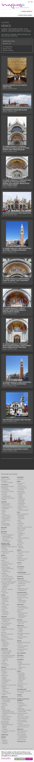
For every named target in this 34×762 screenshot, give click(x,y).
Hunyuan (5, 613)
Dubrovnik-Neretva (8, 618)
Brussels (4, 533)
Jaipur (20, 497)
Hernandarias (23, 608)
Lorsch (4, 715)
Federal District (7, 564)
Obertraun (6, 520)
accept (29, 759)
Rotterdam (22, 600)
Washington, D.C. (23, 727)
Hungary (20, 477)
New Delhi (22, 486)
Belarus (4, 527)
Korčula (5, 621)
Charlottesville (24, 725)
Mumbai (21, 489)
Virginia (20, 723)
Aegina (4, 740)
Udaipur (21, 505)
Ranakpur (21, 503)
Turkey (19, 695)
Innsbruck (6, 515)
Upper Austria (6, 517)
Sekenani (21, 560)
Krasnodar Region (23, 642)
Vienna (3, 522)
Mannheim (6, 702)
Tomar (20, 635)
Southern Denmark (8, 655)
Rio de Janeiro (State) (8, 582)
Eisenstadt (6, 505)
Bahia (3, 560)
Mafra (20, 630)
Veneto (4, 31)
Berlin (3, 707)
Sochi (20, 644)
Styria (3, 510)
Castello (19, 34)
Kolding (5, 660)
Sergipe (3, 591)
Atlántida (21, 732)
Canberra (5, 489)
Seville (20, 682)
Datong (5, 611)
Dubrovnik (6, 620)
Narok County (22, 559)
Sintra (20, 632)
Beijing (4, 600)
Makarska (5, 625)
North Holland (22, 594)
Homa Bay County (23, 552)
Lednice (5, 645)
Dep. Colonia (21, 734)
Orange (5, 691)
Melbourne (6, 496)
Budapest (20, 479)
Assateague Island (24, 710)
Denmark (4, 649)
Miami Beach (22, 705)
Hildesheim (6, 720)
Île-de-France (6, 693)
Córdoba (21, 674)
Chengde (5, 604)
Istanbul (20, 696)
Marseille (5, 688)
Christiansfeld (7, 657)
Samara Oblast (22, 649)
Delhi (20, 484)
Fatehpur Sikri (23, 510)
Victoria (4, 494)
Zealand (4, 663)
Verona (21, 548)
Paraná (3, 573)
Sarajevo (5, 553)
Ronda (20, 680)
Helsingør (6, 653)
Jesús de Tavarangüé (22, 615)
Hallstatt (5, 518)
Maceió (4, 558)
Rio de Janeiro (7, 589)
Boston (21, 715)
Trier (4, 727)
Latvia (19, 562)
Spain (19, 671)
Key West (21, 704)
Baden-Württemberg (8, 699)
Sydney (4, 493)
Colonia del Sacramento (22, 736)
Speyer (4, 726)
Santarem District (23, 633)
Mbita (20, 553)
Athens (4, 742)
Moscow (21, 647)
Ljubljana (21, 667)
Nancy (4, 677)
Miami (20, 707)
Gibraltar (4, 735)
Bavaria (4, 703)
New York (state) (23, 717)
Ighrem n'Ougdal (24, 582)
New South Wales (7, 491)
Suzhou (5, 608)
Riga (19, 564)
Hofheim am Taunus (9, 713)
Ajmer (20, 494)
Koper (20, 663)
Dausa (20, 496)
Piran (20, 669)
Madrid (21, 687)
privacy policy (5, 758)
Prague (3, 632)
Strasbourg (6, 680)
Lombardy (20, 524)
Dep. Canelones (22, 731)
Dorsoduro (25, 34)
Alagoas (4, 557)
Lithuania (20, 567)
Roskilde (5, 665)
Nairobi (19, 557)
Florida (19, 702)
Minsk (3, 529)
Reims (4, 678)
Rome (20, 522)
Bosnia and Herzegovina (6, 544)
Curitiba (5, 575)
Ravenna (21, 518)
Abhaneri (21, 493)
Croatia (4, 616)
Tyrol (3, 513)
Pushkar (21, 502)
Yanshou (5, 601)
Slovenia (20, 659)
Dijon (4, 673)
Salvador (5, 562)
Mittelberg (6, 525)
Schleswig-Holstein (8, 731)
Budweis (5, 637)
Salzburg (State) (6, 507)
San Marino (21, 653)
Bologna (21, 515)
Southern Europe (15, 29)
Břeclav (5, 642)
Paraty (4, 588)
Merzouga (22, 583)
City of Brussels (8, 535)
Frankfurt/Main (8, 712)
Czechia (4, 627)
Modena (21, 517)
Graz (4, 512)
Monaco (20, 576)
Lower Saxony (6, 716)
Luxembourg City (24, 574)
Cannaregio (13, 34)
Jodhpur (21, 500)
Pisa (19, 536)
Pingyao (5, 614)
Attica (3, 739)
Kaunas (20, 568)
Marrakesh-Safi (22, 589)
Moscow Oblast (22, 646)
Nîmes (4, 683)
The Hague (22, 602)
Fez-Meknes (21, 585)
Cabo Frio (5, 585)
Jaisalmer (21, 499)
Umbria (19, 540)
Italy (26, 29)
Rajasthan (20, 491)
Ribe (3, 661)
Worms (4, 729)
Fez (19, 587)
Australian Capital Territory (7, 487)
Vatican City (21, 741)
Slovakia (20, 655)
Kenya (19, 550)
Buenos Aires (5, 479)
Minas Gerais (5, 567)
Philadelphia (22, 722)
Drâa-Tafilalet (22, 580)
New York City (23, 718)
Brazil (3, 555)
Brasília (5, 565)
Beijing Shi (4, 597)
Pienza (20, 535)
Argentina (5, 477)
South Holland (22, 597)
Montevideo (21, 739)
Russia (19, 641)
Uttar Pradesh (22, 507)
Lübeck (4, 732)
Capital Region (6, 651)
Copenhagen (6, 652)
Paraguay (20, 604)
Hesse (3, 709)
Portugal (20, 625)
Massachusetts (22, 713)
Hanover (5, 718)
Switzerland (21, 689)
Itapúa (19, 611)
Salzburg (5, 508)
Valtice (4, 646)
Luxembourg (21, 572)
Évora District (22, 637)
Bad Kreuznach (7, 724)
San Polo (8, 36)
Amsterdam (22, 596)
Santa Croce (14, 36)
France (3, 667)
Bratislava (20, 657)
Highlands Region (7, 629)
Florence (21, 533)
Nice (3, 690)
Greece (3, 737)
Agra (20, 508)
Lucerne (21, 692)
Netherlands (22, 592)
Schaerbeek (6, 541)
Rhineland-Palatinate (5, 722)
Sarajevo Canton (7, 551)
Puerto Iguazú (7, 482)
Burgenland (5, 503)
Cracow (21, 623)
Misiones (4, 481)
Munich (5, 705)
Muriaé (4, 570)
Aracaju (5, 593)
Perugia (21, 543)
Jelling (4, 658)
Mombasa (20, 555)
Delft (20, 599)
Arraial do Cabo (8, 583)
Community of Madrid (22, 684)
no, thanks (19, 759)
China (3, 595)
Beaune (5, 672)
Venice (20, 546)
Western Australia (7, 498)
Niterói (5, 586)
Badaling (5, 598)
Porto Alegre (7, 580)
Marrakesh (22, 590)
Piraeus (5, 743)
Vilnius (20, 570)
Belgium (4, 531)
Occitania (4, 682)
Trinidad (21, 617)
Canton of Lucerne (24, 691)
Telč (3, 630)
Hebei (3, 603)
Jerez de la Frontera (22, 678)
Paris (4, 694)
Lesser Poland (22, 621)
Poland (19, 620)
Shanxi (3, 610)
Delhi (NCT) (21, 483)
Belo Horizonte (8, 568)
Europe (4, 29)
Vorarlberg (5, 524)
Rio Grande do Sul (7, 578)
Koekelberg (6, 536)
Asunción (20, 609)
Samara (21, 651)
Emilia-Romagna (23, 514)
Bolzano (21, 530)
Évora (20, 638)
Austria (4, 502)
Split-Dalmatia (6, 623)
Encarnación (23, 613)
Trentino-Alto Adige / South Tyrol (24, 527)
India (19, 481)
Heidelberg (6, 700)
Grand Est (4, 675)
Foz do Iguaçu (7, 576)
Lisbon (20, 629)
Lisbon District (22, 627)
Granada (21, 676)
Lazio (19, 520)
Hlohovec (6, 643)
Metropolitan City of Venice (19, 31)
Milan (20, 525)
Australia (4, 484)
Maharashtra (22, 488)
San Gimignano (23, 538)
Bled (20, 661)
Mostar (5, 550)
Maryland (20, 708)
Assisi (20, 541)
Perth (4, 499)
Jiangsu (4, 606)
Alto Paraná (21, 606)
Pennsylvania (21, 720)
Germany (4, 697)
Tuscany (20, 532)
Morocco (20, 578)
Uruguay (20, 729)
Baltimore (22, 712)
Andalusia (20, 673)
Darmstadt (6, 710)
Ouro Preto (6, 572)
